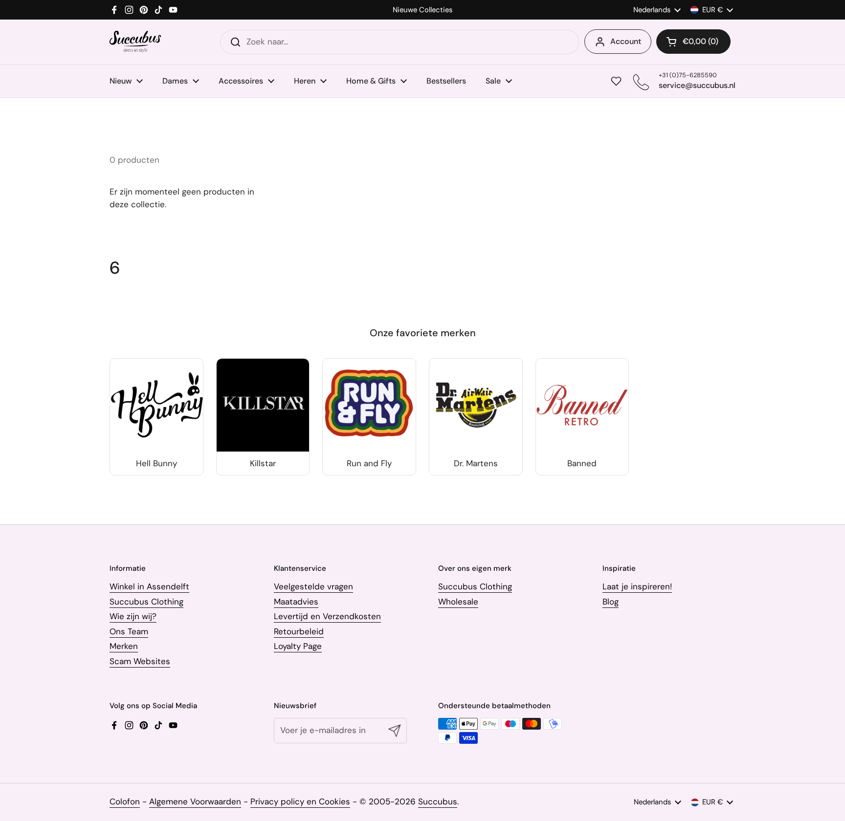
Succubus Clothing (146, 601)
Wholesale (458, 601)
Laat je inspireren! (637, 586)
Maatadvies (296, 601)
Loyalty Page (298, 646)
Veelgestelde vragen (313, 586)
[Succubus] (135, 42)
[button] (693, 41)
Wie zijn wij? (133, 616)
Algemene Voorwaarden (195, 801)
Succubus (437, 801)
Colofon (125, 801)
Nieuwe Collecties (422, 10)
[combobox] (399, 42)
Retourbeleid (299, 631)
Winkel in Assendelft (149, 586)
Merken (124, 646)
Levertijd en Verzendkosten (327, 616)
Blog (610, 601)
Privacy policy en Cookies (300, 801)
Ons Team (129, 631)
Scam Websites (140, 661)
